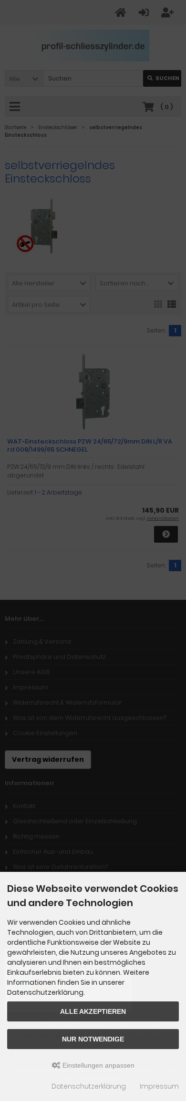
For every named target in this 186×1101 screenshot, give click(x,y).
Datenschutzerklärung (89, 1086)
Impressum (159, 1086)
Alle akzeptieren (93, 1011)
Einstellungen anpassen (97, 1065)
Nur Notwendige (93, 1039)
